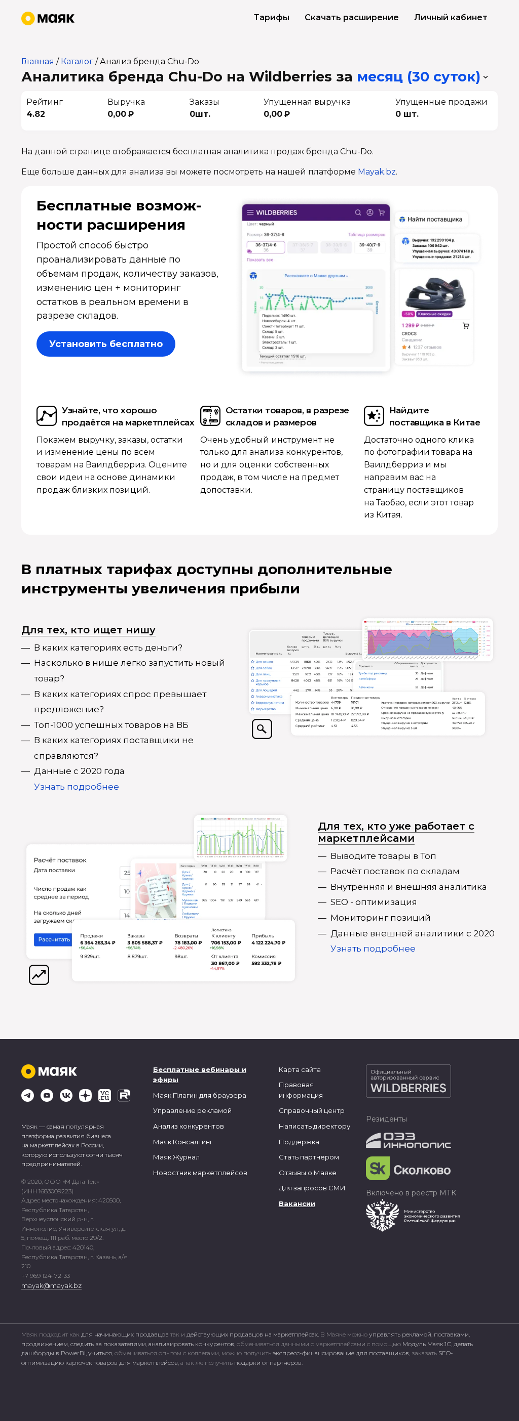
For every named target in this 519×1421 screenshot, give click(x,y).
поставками (451, 1334)
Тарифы (271, 17)
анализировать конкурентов (191, 1344)
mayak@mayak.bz (51, 1285)
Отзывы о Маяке (308, 1173)
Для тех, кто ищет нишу (88, 630)
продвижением (44, 1344)
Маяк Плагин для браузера (199, 1095)
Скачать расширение (352, 17)
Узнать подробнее (76, 787)
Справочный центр (312, 1110)
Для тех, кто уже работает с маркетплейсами (396, 832)
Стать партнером (309, 1157)
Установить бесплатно (106, 344)
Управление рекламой (192, 1110)
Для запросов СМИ (312, 1188)
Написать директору (314, 1126)
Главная (37, 61)
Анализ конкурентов (188, 1126)
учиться (100, 1353)
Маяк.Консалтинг (183, 1142)
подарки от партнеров (268, 1362)
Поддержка (299, 1142)
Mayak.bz (377, 172)
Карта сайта (300, 1069)
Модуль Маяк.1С (426, 1344)
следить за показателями (108, 1344)
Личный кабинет (451, 17)
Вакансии (297, 1203)
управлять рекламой (400, 1334)
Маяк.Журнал (176, 1157)
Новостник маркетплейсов (200, 1173)
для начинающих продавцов (125, 1334)
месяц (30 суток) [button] (418, 76)
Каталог (77, 61)
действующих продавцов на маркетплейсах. (253, 1334)
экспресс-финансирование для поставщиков (341, 1353)
